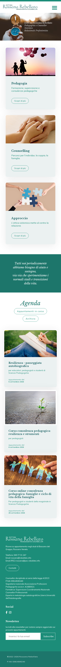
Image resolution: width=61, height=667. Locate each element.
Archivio (30, 318)
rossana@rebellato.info (21, 558)
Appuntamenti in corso (30, 311)
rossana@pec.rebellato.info (28, 561)
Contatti (12, 568)
